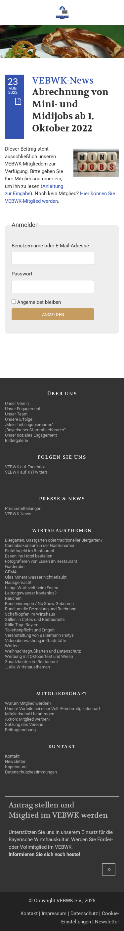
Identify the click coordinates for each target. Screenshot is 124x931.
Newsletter (107, 922)
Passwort (22, 274)
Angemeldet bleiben (39, 302)
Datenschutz (84, 913)
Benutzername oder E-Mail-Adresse (50, 246)
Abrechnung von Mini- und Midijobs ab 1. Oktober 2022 (70, 110)
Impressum (54, 913)
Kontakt (29, 913)
